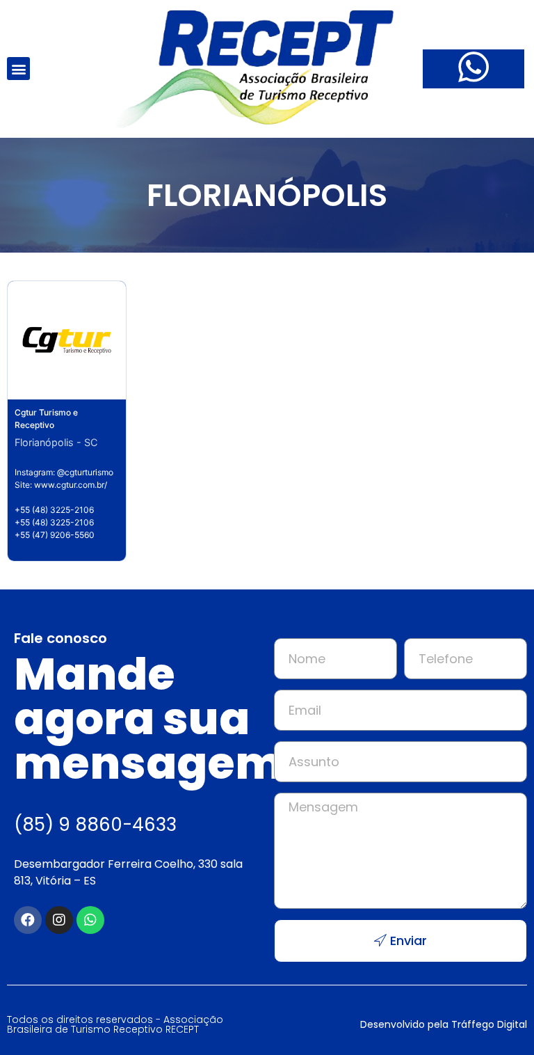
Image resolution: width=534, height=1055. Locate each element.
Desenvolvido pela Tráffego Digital (443, 1024)
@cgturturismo (85, 472)
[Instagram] (59, 920)
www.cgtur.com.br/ (70, 484)
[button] (18, 68)
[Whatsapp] (90, 920)
